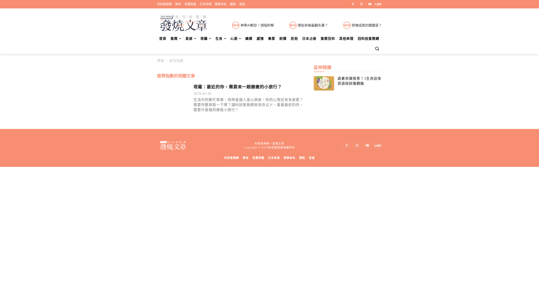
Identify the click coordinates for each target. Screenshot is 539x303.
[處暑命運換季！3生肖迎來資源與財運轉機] (324, 83)
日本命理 (274, 157)
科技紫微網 (231, 157)
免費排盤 (258, 157)
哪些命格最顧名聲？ (313, 25)
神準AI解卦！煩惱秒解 (257, 25)
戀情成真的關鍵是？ (367, 25)
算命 (246, 157)
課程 (302, 157)
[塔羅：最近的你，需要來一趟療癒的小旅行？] (173, 94)
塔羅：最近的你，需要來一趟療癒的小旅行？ (237, 87)
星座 (312, 157)
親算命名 (289, 157)
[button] (377, 49)
